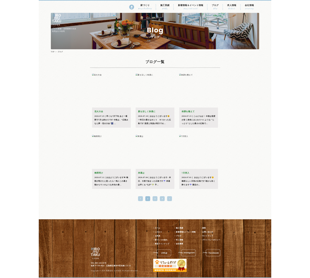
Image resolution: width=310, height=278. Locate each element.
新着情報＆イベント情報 (190, 6)
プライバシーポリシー (211, 240)
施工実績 (165, 6)
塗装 (204, 228)
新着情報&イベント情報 (186, 232)
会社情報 (249, 6)
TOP (52, 52)
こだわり (158, 232)
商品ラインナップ (162, 244)
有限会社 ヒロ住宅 (113, 271)
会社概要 (179, 244)
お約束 (157, 236)
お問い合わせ (207, 232)
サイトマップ (207, 236)
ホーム (157, 228)
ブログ (215, 6)
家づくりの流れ (161, 240)
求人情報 (231, 6)
